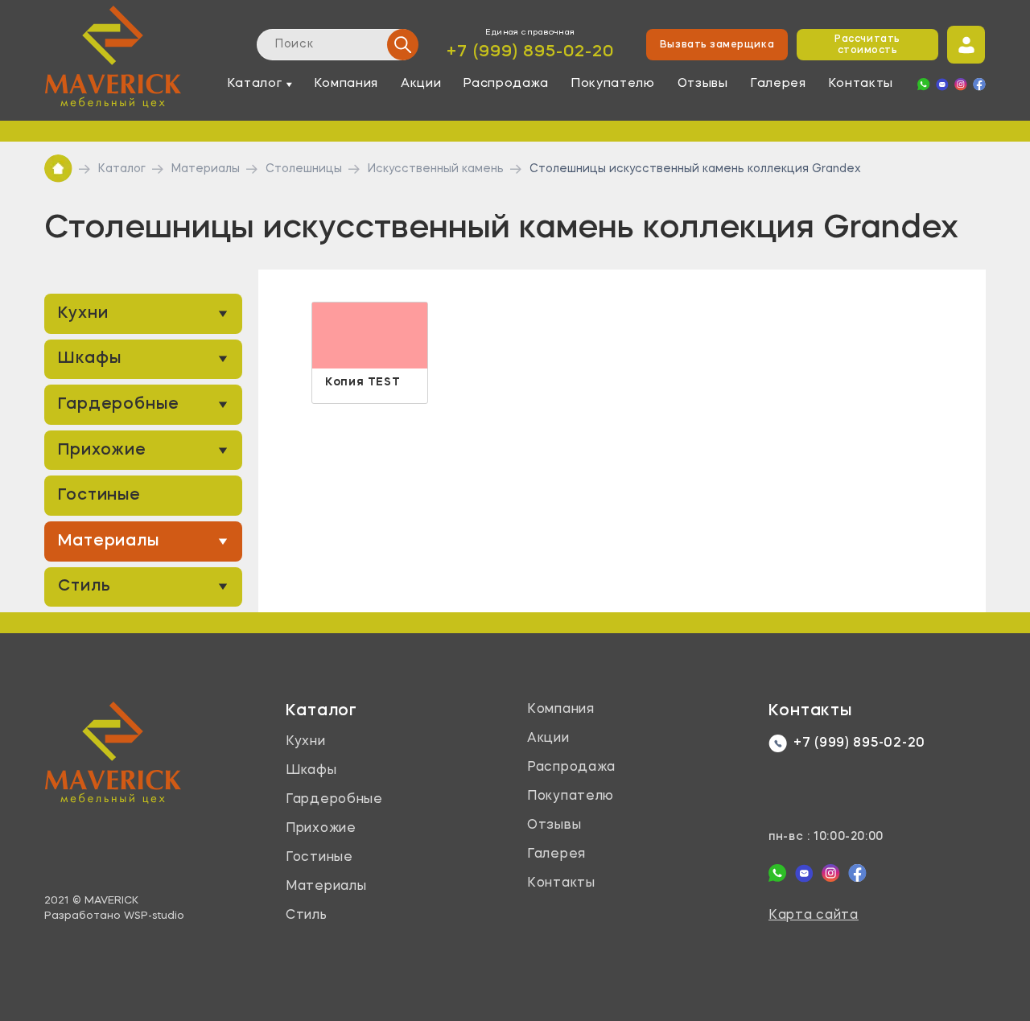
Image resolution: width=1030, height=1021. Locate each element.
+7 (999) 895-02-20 (530, 51)
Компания (346, 84)
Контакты (861, 84)
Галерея (778, 84)
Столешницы (304, 169)
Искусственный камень (436, 169)
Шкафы (90, 359)
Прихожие (102, 451)
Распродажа (506, 84)
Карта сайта (813, 915)
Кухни (83, 314)
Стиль (84, 586)
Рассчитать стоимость (867, 45)
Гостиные (99, 496)
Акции (421, 84)
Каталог (122, 169)
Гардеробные (118, 405)
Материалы (205, 169)
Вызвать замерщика (717, 45)
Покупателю (613, 84)
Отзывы (703, 84)
